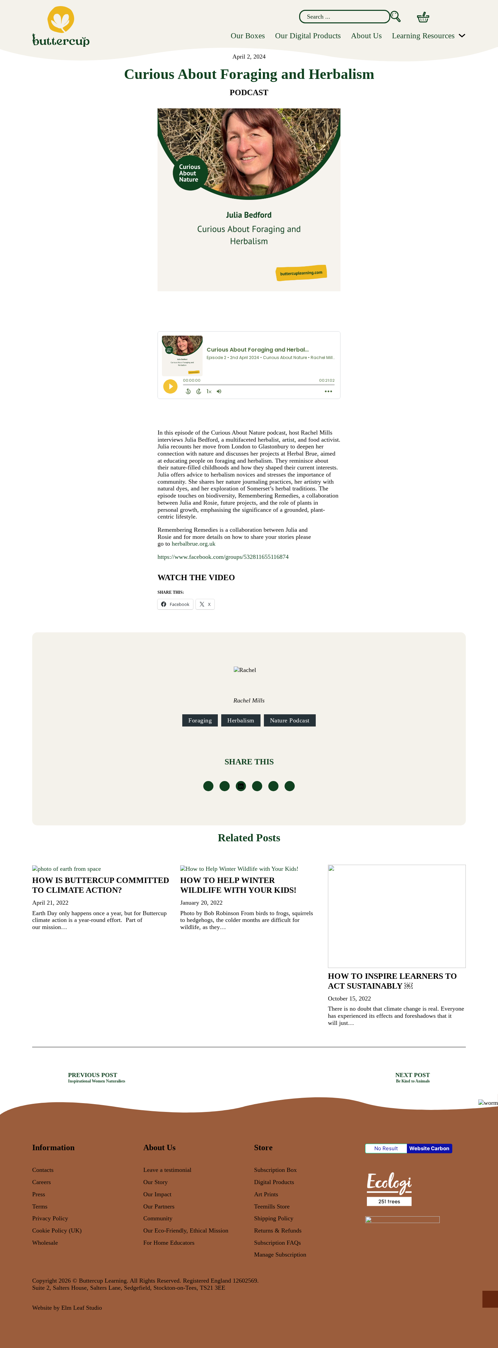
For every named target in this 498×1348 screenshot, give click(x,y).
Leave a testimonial (167, 1169)
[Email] (290, 786)
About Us (366, 35)
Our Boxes (248, 35)
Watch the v (186, 577)
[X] (225, 786)
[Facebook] (208, 786)
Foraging (200, 720)
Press (38, 1194)
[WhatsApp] (257, 786)
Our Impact (157, 1194)
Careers (41, 1182)
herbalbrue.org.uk (193, 543)
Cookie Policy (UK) (57, 1230)
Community (157, 1218)
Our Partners (158, 1206)
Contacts (43, 1169)
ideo (224, 577)
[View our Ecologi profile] (388, 1188)
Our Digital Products (308, 35)
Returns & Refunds (278, 1230)
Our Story (155, 1182)
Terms (39, 1206)
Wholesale (45, 1242)
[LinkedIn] (241, 786)
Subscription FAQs (277, 1242)
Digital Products (274, 1182)
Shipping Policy (273, 1218)
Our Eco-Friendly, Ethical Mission (185, 1230)
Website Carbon (429, 1148)
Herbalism (240, 720)
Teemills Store (272, 1206)
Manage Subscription (280, 1254)
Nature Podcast (290, 720)
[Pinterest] (273, 786)
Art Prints (266, 1194)
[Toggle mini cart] (423, 17)
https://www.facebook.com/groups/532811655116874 (223, 556)
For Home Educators (168, 1242)
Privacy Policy (50, 1218)
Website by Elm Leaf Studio (67, 1307)
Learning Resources (423, 35)
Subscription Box (275, 1169)
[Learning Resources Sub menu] (462, 35)
